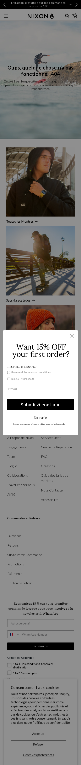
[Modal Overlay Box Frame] (40, 382)
